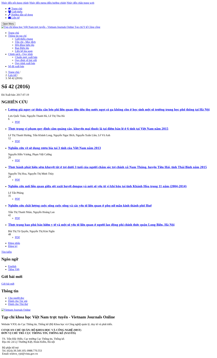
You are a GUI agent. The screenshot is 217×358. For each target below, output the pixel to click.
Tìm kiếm (6, 251)
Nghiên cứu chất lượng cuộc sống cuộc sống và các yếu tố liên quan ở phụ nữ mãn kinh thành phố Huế (80, 205)
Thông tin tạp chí (17, 35)
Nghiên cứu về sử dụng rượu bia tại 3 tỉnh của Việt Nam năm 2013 (54, 148)
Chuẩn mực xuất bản (26, 57)
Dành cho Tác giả (17, 301)
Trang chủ (16, 8)
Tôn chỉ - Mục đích (25, 41)
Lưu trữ (12, 75)
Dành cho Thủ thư (18, 304)
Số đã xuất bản (16, 66)
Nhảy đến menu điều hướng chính (47, 2)
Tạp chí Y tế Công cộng (87, 27)
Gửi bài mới (7, 283)
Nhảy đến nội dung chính (15, 2)
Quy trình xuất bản (25, 63)
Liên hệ (15, 17)
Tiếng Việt (13, 269)
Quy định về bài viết (26, 60)
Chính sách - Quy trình (20, 54)
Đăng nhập (14, 243)
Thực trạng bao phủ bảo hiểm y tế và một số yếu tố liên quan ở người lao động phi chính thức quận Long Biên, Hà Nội (91, 224)
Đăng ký (12, 246)
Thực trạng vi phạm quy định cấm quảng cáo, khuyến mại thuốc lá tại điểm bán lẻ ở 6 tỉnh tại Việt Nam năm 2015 (88, 128)
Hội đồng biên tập (24, 45)
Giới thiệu (16, 11)
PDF (17, 122)
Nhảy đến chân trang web (80, 2)
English (12, 266)
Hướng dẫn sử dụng (22, 14)
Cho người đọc (16, 298)
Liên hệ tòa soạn (24, 51)
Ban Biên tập (22, 48)
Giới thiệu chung (24, 38)
